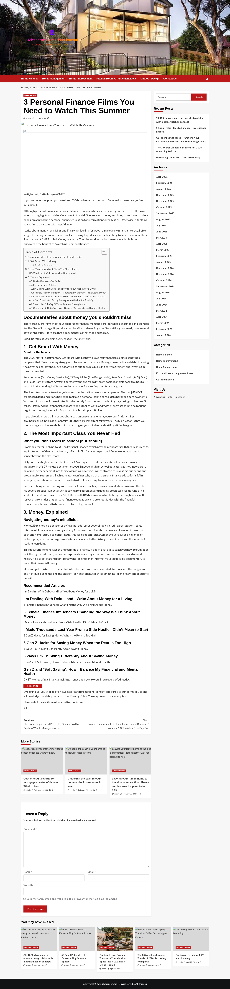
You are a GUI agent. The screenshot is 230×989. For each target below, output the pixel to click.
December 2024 (165, 268)
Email (92, 871)
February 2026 (164, 182)
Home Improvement (80, 78)
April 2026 (162, 176)
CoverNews (125, 983)
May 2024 (161, 310)
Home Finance (29, 78)
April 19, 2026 (191, 962)
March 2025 (162, 249)
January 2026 (163, 188)
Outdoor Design (150, 78)
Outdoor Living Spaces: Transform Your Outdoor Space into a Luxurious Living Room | (181, 139)
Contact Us (170, 78)
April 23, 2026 (39, 965)
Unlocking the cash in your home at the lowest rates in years (84, 782)
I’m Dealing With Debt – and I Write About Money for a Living (64, 288)
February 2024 (164, 329)
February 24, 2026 (85, 790)
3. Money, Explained (39, 277)
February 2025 (164, 255)
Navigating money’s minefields (48, 281)
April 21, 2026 (115, 969)
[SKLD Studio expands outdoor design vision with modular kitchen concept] (39, 939)
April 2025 (162, 243)
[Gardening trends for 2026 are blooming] (191, 939)
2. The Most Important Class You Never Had (52, 268)
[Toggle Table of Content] (102, 252)
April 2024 (162, 316)
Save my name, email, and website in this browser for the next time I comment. (72, 898)
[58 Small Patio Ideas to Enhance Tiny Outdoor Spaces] (77, 939)
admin (28, 118)
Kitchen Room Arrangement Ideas (116, 78)
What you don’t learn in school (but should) (54, 273)
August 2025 (163, 219)
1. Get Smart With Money (42, 261)
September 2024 (165, 286)
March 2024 (162, 322)
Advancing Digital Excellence (169, 396)
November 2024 (165, 274)
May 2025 (161, 237)
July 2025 (161, 225)
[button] (207, 79)
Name (27, 871)
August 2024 (163, 292)
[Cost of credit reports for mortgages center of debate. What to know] (42, 760)
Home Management (53, 78)
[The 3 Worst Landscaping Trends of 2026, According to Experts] (153, 939)
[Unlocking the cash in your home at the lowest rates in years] (86, 760)
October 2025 (164, 207)
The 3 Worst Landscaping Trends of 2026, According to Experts (179, 149)
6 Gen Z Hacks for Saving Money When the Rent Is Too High (63, 300)
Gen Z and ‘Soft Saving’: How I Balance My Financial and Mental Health (69, 308)
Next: (118, 724)
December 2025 (165, 195)
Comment (30, 828)
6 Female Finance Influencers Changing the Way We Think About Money (69, 292)
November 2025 (165, 201)
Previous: (51, 724)
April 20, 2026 (153, 965)
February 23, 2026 (130, 794)
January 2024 (163, 335)
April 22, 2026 (77, 965)
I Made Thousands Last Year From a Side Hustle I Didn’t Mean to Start (69, 296)
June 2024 (161, 304)
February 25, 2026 (41, 790)
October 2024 (164, 280)
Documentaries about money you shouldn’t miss (55, 256)
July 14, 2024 (40, 118)
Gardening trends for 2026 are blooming (178, 157)
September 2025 (165, 213)
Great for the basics (47, 265)
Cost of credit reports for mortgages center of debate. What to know (41, 782)
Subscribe (32, 685)
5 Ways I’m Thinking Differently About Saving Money (60, 304)
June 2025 (161, 231)
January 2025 (163, 262)
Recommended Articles (44, 285)
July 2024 (161, 298)
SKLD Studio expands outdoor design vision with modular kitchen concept (180, 120)
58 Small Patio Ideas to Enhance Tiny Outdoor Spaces (181, 129)
